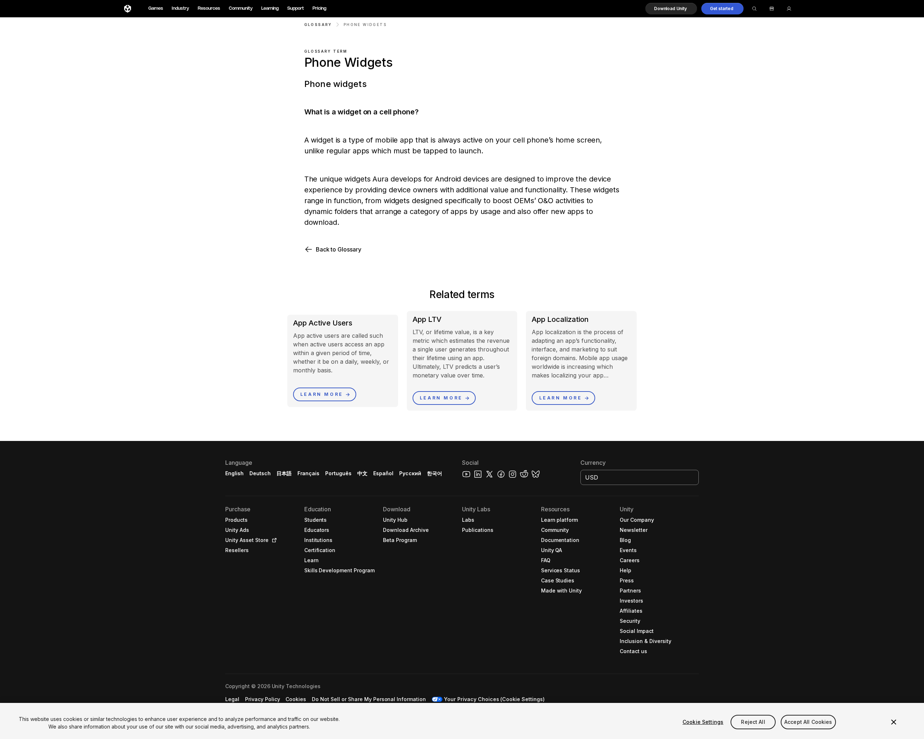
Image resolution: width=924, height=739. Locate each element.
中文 (362, 473)
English (234, 473)
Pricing (319, 8)
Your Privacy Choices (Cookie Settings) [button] (494, 699)
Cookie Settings (703, 722)
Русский (410, 473)
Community (241, 8)
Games (155, 8)
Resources (209, 8)
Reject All (753, 722)
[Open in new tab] (273, 540)
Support (295, 8)
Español (383, 473)
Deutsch (260, 473)
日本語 (284, 473)
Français (308, 473)
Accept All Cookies (808, 722)
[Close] (893, 722)
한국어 (434, 473)
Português (338, 473)
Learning (270, 8)
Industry (180, 8)
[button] (671, 8)
